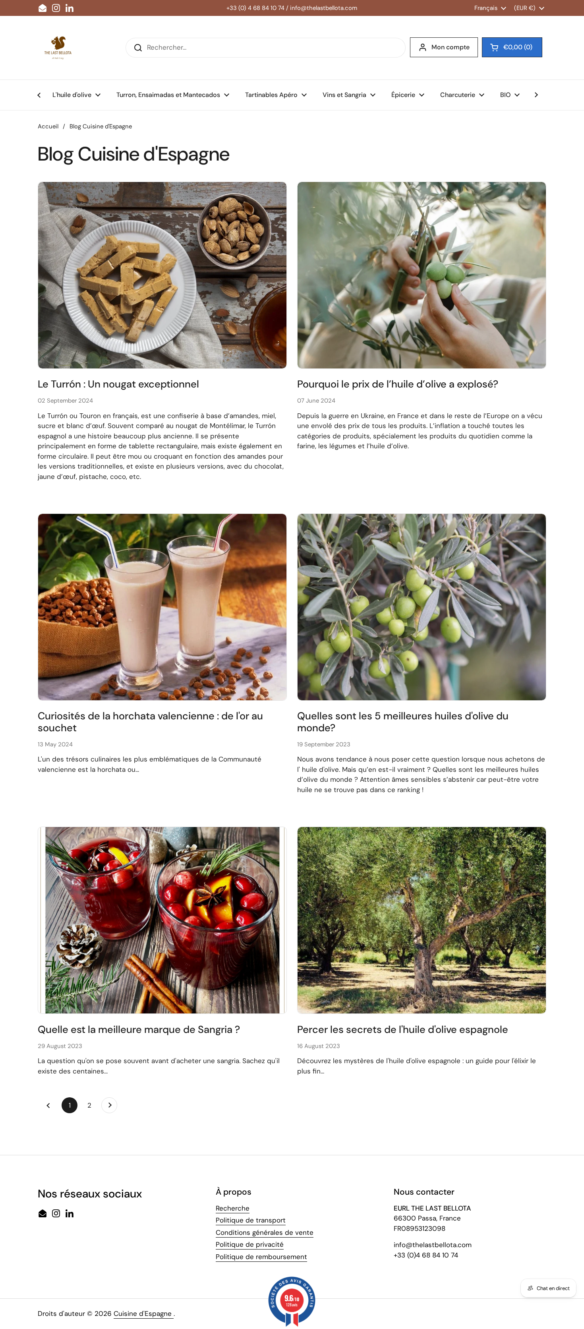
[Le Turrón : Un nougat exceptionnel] (162, 275)
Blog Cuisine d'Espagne (101, 126)
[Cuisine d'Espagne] (57, 48)
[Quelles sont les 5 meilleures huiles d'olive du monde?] (421, 607)
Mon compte (450, 47)
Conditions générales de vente (264, 1232)
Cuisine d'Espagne (144, 1313)
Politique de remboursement (261, 1256)
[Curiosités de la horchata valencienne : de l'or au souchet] (162, 607)
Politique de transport (251, 1220)
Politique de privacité (250, 1244)
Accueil (48, 126)
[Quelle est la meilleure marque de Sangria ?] (162, 920)
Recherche (232, 1208)
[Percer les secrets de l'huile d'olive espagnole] (421, 920)
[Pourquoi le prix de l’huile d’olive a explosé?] (421, 275)
